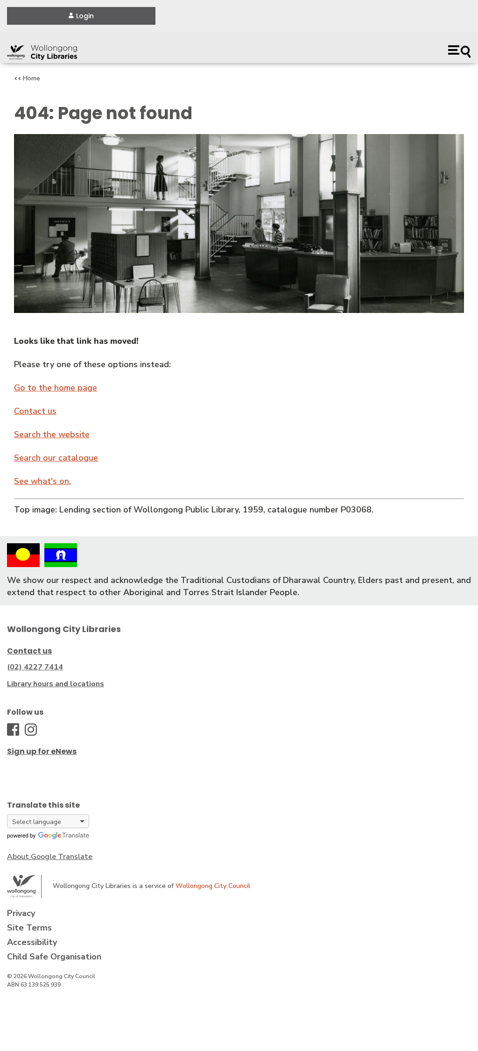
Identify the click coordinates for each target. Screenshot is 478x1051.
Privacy (21, 913)
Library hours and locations (55, 684)
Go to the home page (55, 387)
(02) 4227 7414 (35, 667)
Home (31, 78)
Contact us (35, 411)
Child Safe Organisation (54, 956)
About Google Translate (49, 857)
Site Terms (29, 927)
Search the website (52, 434)
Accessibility (32, 942)
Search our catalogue (56, 457)
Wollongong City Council (213, 885)
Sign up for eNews (42, 751)
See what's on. (42, 481)
